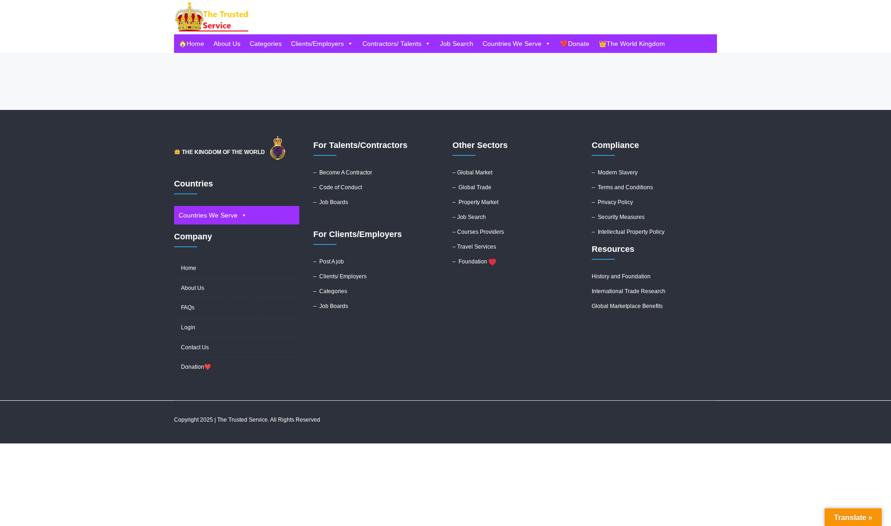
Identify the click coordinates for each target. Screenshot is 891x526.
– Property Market (475, 202)
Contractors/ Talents (391, 43)
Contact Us (195, 347)
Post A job (331, 261)
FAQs (187, 307)
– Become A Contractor (342, 172)
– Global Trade (471, 187)
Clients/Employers (317, 43)
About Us (226, 43)
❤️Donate (574, 43)
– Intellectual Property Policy (628, 232)
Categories (266, 43)
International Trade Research (628, 291)
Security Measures (621, 217)
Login (188, 327)
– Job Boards (331, 202)
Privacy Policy (615, 202)
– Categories (330, 291)
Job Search (456, 43)
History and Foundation (621, 276)
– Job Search (469, 217)
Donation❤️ (196, 367)
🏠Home (191, 43)
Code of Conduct (340, 187)
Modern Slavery (618, 172)
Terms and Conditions (625, 187)
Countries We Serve (512, 43)
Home (188, 268)
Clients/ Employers (343, 276)
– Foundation (470, 261)
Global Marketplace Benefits (627, 306)
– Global (463, 172)
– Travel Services (474, 247)
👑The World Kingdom (632, 43)
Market (483, 172)
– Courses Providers (478, 232)
